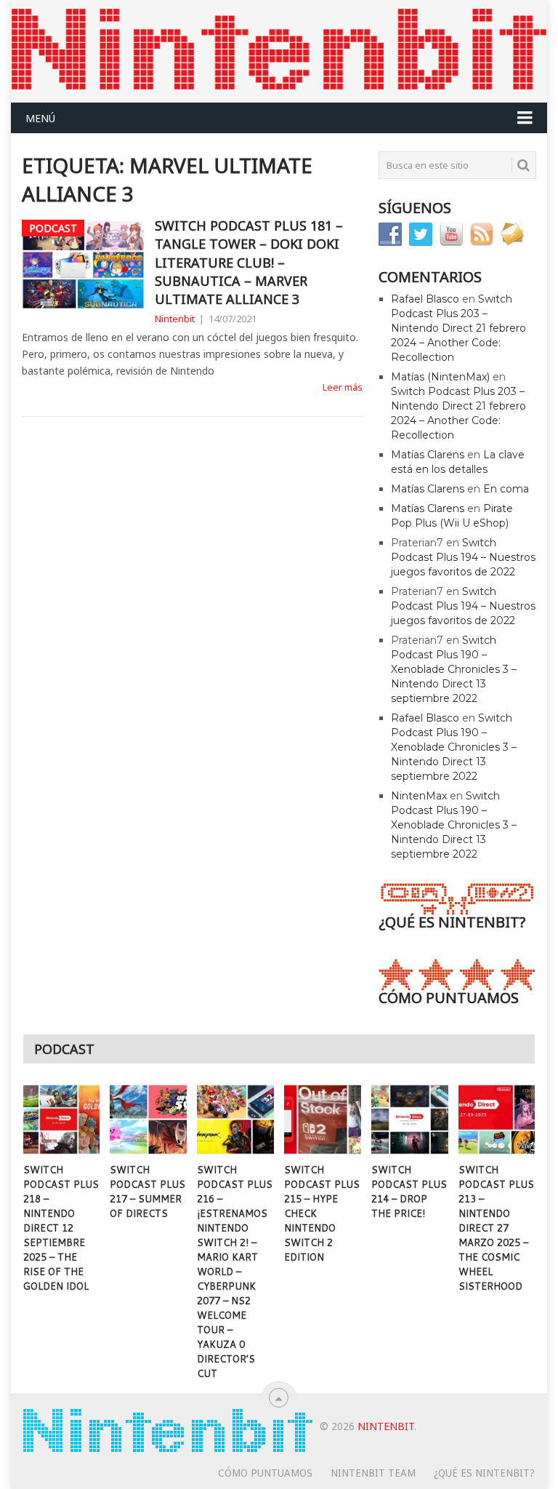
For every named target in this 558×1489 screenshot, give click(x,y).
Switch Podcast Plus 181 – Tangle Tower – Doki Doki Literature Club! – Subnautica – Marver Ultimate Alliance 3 (249, 262)
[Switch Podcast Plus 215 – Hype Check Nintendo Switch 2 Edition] (322, 1119)
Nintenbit (175, 318)
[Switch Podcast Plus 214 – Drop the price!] (409, 1119)
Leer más (343, 387)
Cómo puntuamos (265, 1473)
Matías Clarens (427, 454)
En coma (506, 488)
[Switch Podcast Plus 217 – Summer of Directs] (148, 1119)
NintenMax (419, 795)
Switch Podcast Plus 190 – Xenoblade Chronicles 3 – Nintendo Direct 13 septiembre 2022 (454, 669)
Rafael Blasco (425, 299)
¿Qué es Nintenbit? (484, 1473)
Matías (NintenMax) (440, 376)
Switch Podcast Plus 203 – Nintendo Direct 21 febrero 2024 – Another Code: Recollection (458, 328)
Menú (40, 118)
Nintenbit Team (373, 1473)
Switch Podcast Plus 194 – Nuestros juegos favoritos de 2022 (463, 557)
